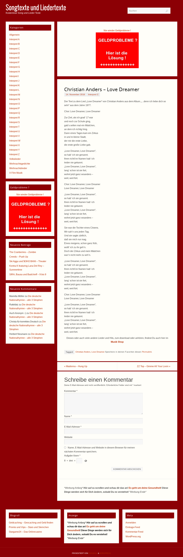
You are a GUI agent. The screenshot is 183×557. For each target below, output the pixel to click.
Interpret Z (14, 154)
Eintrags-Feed (133, 527)
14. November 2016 (75, 94)
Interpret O (14, 104)
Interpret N (14, 99)
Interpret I (14, 76)
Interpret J (14, 81)
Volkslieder (15, 159)
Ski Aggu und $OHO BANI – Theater (27, 261)
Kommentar (70, 391)
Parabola (93, 553)
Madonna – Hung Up (75, 366)
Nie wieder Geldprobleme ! (117, 30)
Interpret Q (14, 113)
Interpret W (14, 140)
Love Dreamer (98, 352)
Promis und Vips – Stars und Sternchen (29, 527)
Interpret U (14, 131)
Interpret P (14, 108)
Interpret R (14, 117)
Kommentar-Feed (134, 532)
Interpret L (14, 90)
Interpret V (14, 136)
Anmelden (131, 522)
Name (68, 416)
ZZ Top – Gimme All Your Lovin (153, 366)
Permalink (147, 352)
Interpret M (14, 94)
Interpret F (14, 62)
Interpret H (14, 71)
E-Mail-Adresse (72, 427)
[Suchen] (166, 11)
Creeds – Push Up (18, 256)
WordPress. (105, 553)
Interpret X (14, 145)
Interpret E (14, 58)
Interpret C (93, 94)
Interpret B (14, 44)
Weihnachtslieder (18, 168)
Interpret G (14, 67)
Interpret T (14, 127)
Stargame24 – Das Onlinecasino (25, 532)
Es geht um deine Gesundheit (145, 488)
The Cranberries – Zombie (22, 252)
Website (68, 437)
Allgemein (14, 35)
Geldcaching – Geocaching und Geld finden (31, 522)
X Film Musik (15, 173)
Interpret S (14, 122)
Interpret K (14, 85)
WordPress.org (133, 536)
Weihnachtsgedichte (19, 163)
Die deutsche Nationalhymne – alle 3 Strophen (27, 325)
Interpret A (14, 39)
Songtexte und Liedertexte (36, 8)
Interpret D (14, 53)
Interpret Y (14, 150)
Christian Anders (82, 352)
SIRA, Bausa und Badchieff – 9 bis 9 (27, 274)
